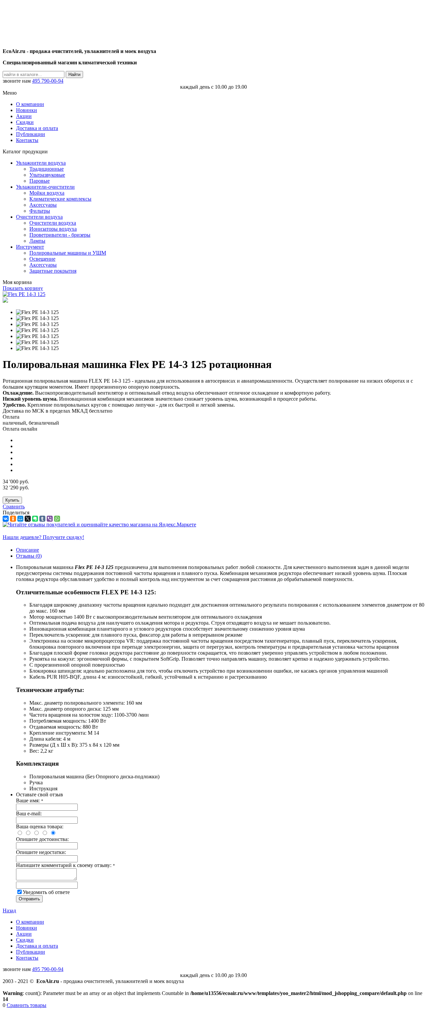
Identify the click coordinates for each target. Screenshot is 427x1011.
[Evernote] (35, 519)
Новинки (26, 110)
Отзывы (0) (29, 556)
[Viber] (50, 519)
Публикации (30, 134)
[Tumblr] (42, 519)
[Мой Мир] (20, 519)
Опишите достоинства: (42, 839)
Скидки (25, 122)
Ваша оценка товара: (39, 826)
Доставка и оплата (37, 128)
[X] (28, 519)
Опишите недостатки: (41, 852)
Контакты (27, 140)
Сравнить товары (26, 1005)
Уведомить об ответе (46, 892)
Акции (24, 116)
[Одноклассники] (13, 519)
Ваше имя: (29, 800)
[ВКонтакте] (6, 519)
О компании (30, 104)
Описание (27, 550)
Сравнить (14, 506)
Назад (9, 910)
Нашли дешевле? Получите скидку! (43, 537)
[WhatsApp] (57, 519)
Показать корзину (23, 288)
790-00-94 (47, 81)
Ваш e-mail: (29, 813)
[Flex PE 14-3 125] (24, 294)
